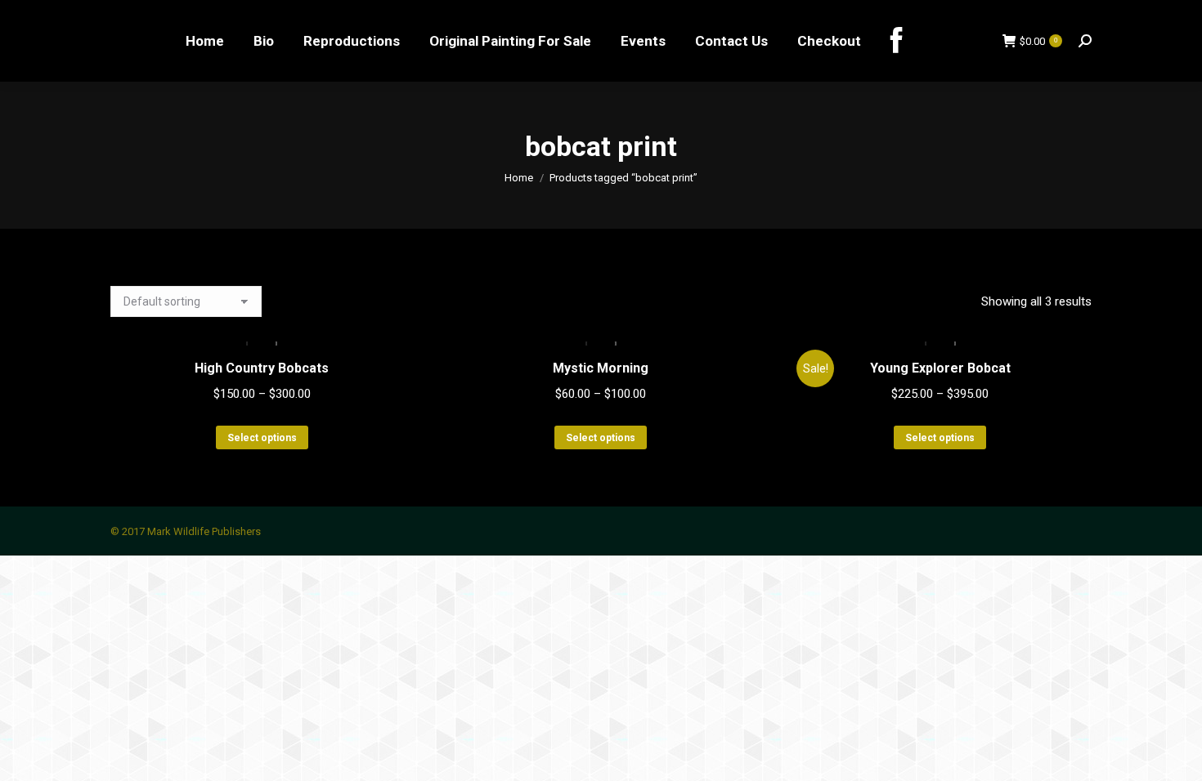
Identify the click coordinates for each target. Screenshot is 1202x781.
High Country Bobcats (262, 368)
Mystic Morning (600, 368)
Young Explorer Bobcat (940, 368)
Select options (262, 438)
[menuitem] (204, 41)
